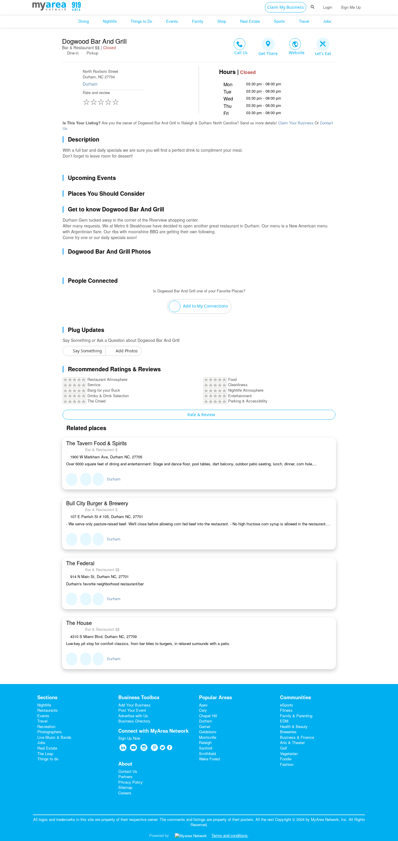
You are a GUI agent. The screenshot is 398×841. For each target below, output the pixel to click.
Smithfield (207, 753)
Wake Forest (209, 759)
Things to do (47, 759)
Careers (124, 793)
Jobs (41, 742)
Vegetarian (289, 753)
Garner (204, 726)
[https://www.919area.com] (50, 5)
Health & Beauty (294, 726)
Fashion (286, 764)
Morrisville (207, 737)
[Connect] (71, 479)
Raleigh (205, 742)
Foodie (285, 759)
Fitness (286, 710)
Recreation (46, 726)
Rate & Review (200, 414)
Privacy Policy (130, 782)
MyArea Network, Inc (328, 819)
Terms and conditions (230, 835)
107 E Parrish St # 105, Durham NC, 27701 (106, 516)
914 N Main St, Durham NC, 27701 (99, 576)
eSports (286, 705)
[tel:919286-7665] (85, 479)
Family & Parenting (296, 715)
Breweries (288, 731)
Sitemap (125, 787)
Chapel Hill (208, 715)
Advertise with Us (133, 715)
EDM (284, 721)
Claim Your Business (296, 123)
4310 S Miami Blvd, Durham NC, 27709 (103, 636)
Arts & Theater (292, 742)
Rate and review (101, 98)
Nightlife (44, 705)
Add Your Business (134, 705)
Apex (203, 705)
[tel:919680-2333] (85, 539)
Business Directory (134, 721)
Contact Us (127, 771)
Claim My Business (285, 7)
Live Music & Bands (54, 737)
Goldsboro (207, 731)
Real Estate (47, 748)
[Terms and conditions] (191, 835)
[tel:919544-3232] (85, 659)
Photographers (49, 731)
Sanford (205, 748)
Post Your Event (132, 710)
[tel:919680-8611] (85, 599)
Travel (42, 721)
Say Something (87, 351)
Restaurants (47, 710)
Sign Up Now (129, 738)
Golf (283, 748)
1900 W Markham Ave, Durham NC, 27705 (105, 457)
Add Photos (126, 351)
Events (43, 715)
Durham (90, 84)
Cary (203, 710)
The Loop (45, 753)
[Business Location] (98, 479)
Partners (125, 776)
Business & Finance (297, 737)
